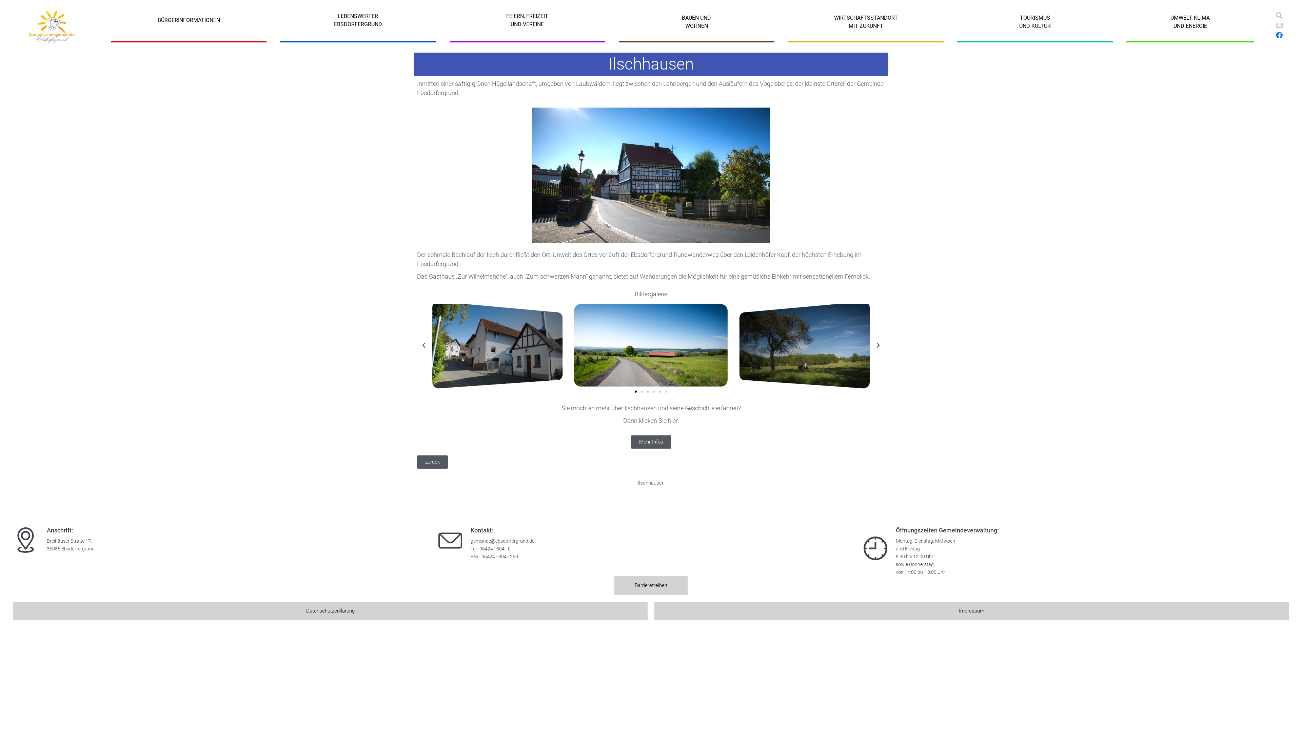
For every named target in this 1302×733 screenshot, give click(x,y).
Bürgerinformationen (189, 20)
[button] (423, 345)
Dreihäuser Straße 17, (69, 541)
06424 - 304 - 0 (495, 549)
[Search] (1279, 16)
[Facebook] (1279, 35)
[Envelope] (1279, 25)
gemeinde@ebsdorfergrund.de (502, 541)
